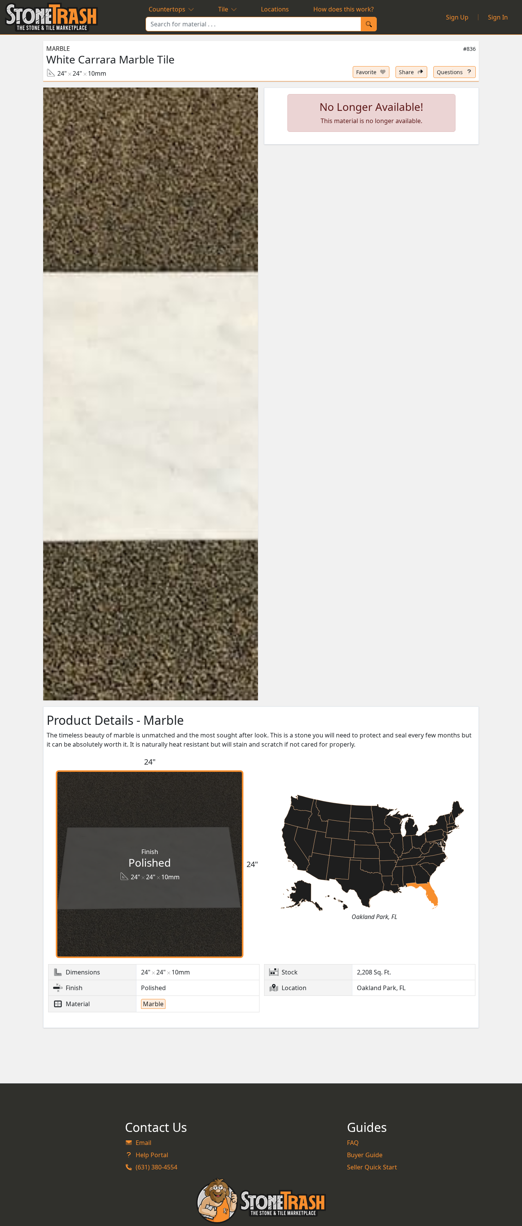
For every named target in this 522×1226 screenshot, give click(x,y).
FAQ (353, 1142)
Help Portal (152, 1155)
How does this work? (343, 9)
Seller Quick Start (372, 1167)
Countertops (167, 9)
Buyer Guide (365, 1155)
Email (143, 1142)
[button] (150, 394)
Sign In (498, 17)
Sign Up (457, 17)
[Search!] (369, 24)
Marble (58, 48)
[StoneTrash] (261, 1201)
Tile (223, 9)
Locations (275, 9)
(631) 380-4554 (156, 1167)
